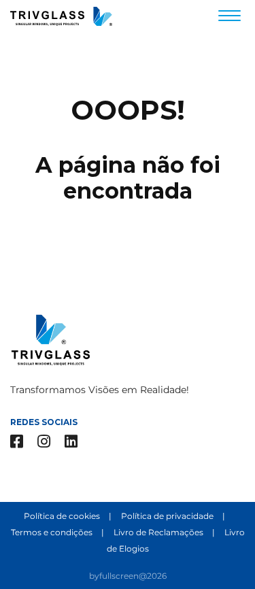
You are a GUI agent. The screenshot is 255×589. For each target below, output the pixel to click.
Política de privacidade (168, 516)
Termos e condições (53, 532)
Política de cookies (63, 516)
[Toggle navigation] (229, 17)
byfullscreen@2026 (128, 576)
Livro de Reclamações (159, 532)
